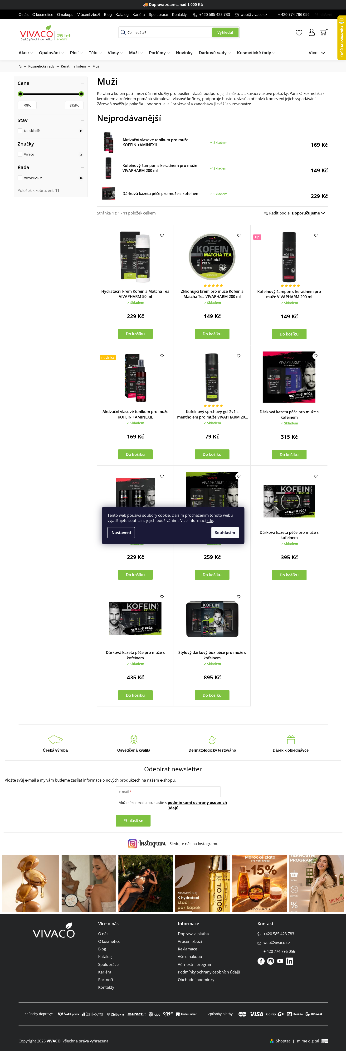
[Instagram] (270, 961)
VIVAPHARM (53, 177)
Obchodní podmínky (196, 979)
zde (210, 520)
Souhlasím (225, 532)
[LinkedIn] (289, 961)
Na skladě (53, 130)
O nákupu (65, 15)
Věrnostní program (195, 964)
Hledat (225, 32)
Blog (108, 15)
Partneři (105, 979)
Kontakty (179, 15)
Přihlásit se (133, 820)
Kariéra (138, 15)
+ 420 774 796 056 (294, 15)
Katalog (122, 15)
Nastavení (121, 532)
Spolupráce (158, 15)
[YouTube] (280, 961)
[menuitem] (27, 53)
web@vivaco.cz (254, 15)
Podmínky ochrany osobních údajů (209, 972)
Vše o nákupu (190, 956)
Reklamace (187, 949)
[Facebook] (261, 961)
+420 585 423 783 (214, 15)
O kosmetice (42, 15)
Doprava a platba (193, 933)
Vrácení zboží (88, 15)
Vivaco (53, 154)
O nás (24, 15)
